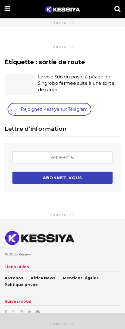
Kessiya (25, 254)
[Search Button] (117, 9)
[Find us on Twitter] (13, 312)
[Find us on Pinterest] (29, 312)
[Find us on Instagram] (21, 312)
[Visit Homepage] (62, 9)
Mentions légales (81, 278)
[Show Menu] (7, 9)
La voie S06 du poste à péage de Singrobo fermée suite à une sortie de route (76, 83)
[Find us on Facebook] (6, 312)
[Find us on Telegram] (37, 312)
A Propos (14, 278)
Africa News (43, 278)
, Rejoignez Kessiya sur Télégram (49, 109)
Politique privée (21, 284)
